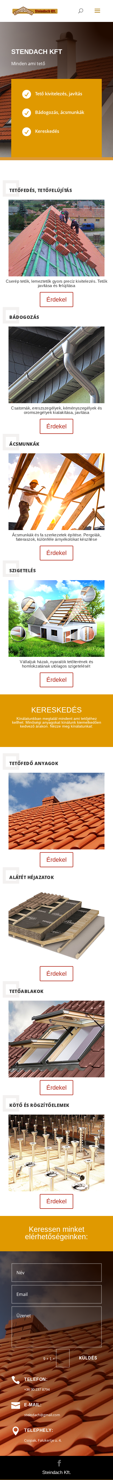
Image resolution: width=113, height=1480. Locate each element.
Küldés (88, 1358)
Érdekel (56, 299)
